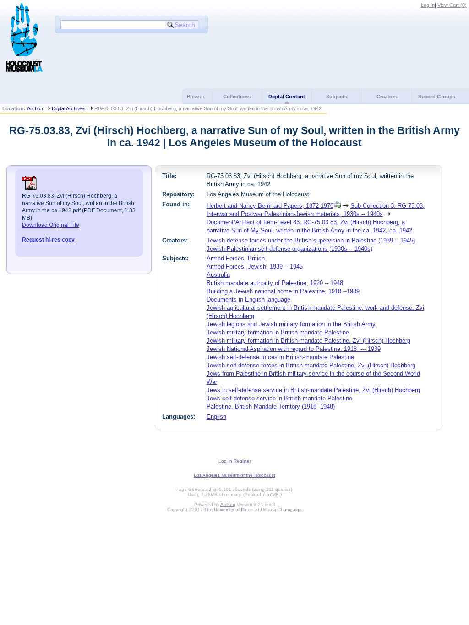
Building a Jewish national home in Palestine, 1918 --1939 (283, 291)
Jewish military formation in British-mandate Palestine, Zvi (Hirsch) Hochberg (308, 340)
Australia (218, 274)
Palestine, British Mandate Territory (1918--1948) (271, 406)
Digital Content (286, 96)
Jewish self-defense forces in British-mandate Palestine (280, 357)
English (216, 416)
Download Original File (50, 225)
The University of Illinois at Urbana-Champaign (253, 509)
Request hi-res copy (48, 239)
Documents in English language (248, 299)
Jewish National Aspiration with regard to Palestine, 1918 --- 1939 (294, 348)
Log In (428, 5)
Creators (386, 96)
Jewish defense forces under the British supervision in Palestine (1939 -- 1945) (311, 240)
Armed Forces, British (236, 258)
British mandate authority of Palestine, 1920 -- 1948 (275, 283)
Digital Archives (69, 108)
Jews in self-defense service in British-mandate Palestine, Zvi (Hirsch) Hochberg (313, 390)
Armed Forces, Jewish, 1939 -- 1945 (255, 266)
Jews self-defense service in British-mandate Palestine (279, 398)
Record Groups (436, 96)
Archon (35, 108)
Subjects (336, 96)
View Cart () (452, 5)
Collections (237, 96)
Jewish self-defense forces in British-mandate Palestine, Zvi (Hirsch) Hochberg (311, 365)
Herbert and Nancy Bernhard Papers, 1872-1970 (270, 205)
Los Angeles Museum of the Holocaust (234, 475)
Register (242, 460)
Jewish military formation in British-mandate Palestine (278, 332)
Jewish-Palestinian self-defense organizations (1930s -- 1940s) (289, 248)
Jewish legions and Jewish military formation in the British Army (291, 324)
